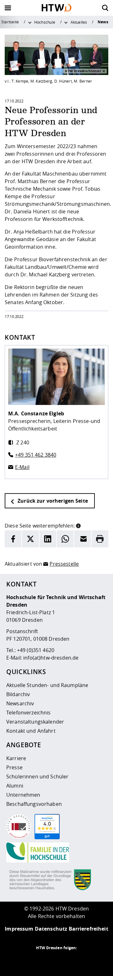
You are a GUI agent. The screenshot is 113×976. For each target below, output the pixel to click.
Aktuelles (79, 22)
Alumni (14, 785)
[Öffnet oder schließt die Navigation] (8, 8)
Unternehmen (23, 794)
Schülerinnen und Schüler (37, 776)
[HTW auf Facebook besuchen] (69, 960)
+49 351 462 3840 (35, 454)
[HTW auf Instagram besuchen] (44, 960)
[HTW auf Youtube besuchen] (81, 960)
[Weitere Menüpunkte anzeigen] (29, 22)
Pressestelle (64, 563)
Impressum (19, 928)
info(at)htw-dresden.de (50, 657)
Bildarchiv (18, 694)
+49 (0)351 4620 (35, 650)
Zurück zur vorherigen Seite (52, 500)
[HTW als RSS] (31, 960)
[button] (78, 525)
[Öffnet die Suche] (105, 8)
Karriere (16, 758)
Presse (14, 767)
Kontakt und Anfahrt (31, 730)
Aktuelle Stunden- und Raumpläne (47, 685)
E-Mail (22, 467)
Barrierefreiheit (88, 928)
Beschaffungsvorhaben (34, 803)
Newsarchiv (20, 703)
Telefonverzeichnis (28, 712)
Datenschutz (51, 928)
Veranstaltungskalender (35, 721)
